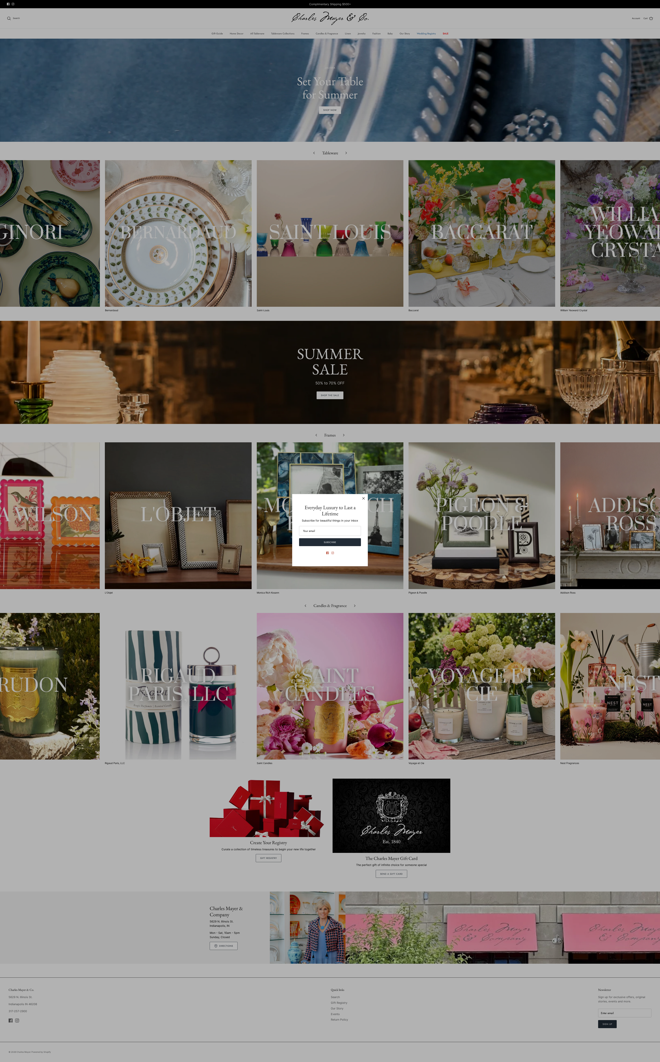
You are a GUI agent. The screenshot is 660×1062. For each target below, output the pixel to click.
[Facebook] (327, 553)
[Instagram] (332, 553)
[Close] (363, 498)
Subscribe (330, 542)
